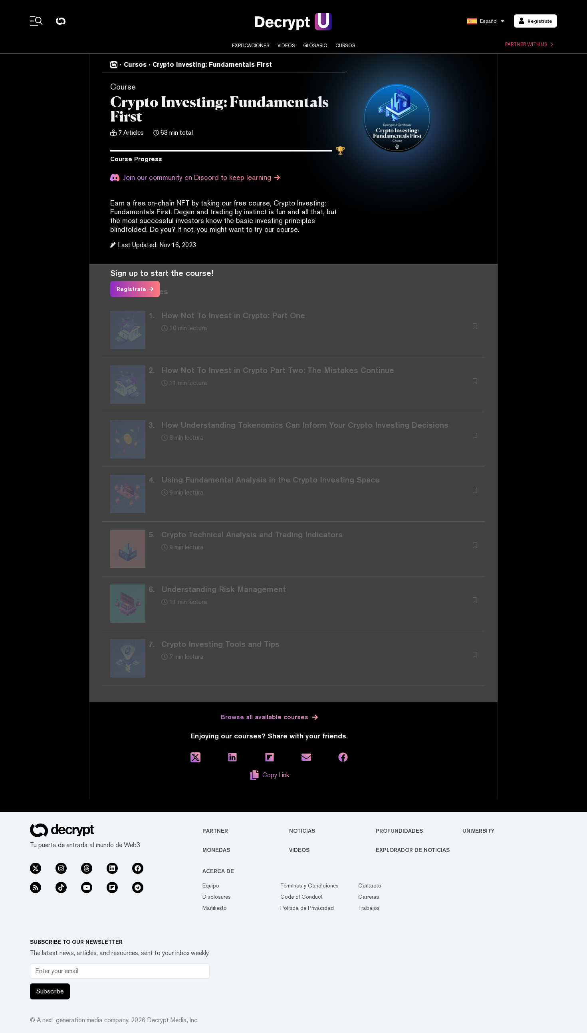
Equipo (210, 885)
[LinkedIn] (112, 868)
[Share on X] (195, 757)
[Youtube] (86, 887)
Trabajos (369, 908)
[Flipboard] (112, 887)
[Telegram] (137, 887)
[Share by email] (306, 757)
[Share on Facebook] (343, 757)
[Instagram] (61, 868)
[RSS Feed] (35, 887)
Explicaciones (251, 45)
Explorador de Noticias (413, 850)
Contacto (369, 885)
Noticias (302, 831)
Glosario (315, 45)
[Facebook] (137, 868)
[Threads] (86, 868)
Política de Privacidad (307, 908)
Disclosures (216, 896)
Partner (215, 831)
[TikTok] (61, 887)
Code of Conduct (301, 896)
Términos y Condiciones (309, 885)
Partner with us (526, 44)
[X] (35, 868)
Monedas (216, 850)
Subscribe (49, 991)
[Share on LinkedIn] (232, 757)
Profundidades (399, 831)
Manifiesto (214, 908)
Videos (286, 45)
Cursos (345, 45)
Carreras (368, 896)
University (478, 831)
